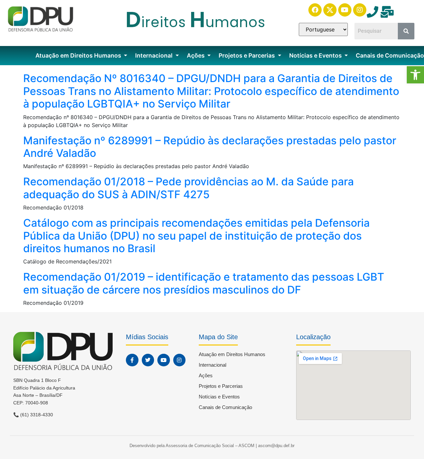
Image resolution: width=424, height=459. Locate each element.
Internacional (154, 55)
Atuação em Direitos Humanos (79, 55)
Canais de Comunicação (225, 407)
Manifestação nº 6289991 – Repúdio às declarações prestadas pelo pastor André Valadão (209, 147)
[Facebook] (315, 10)
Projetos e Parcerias (247, 55)
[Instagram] (359, 10)
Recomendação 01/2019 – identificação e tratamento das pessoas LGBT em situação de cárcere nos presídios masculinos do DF (203, 283)
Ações (196, 55)
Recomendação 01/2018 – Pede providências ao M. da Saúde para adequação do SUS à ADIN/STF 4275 (188, 188)
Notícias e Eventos (316, 55)
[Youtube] (344, 10)
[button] (415, 74)
